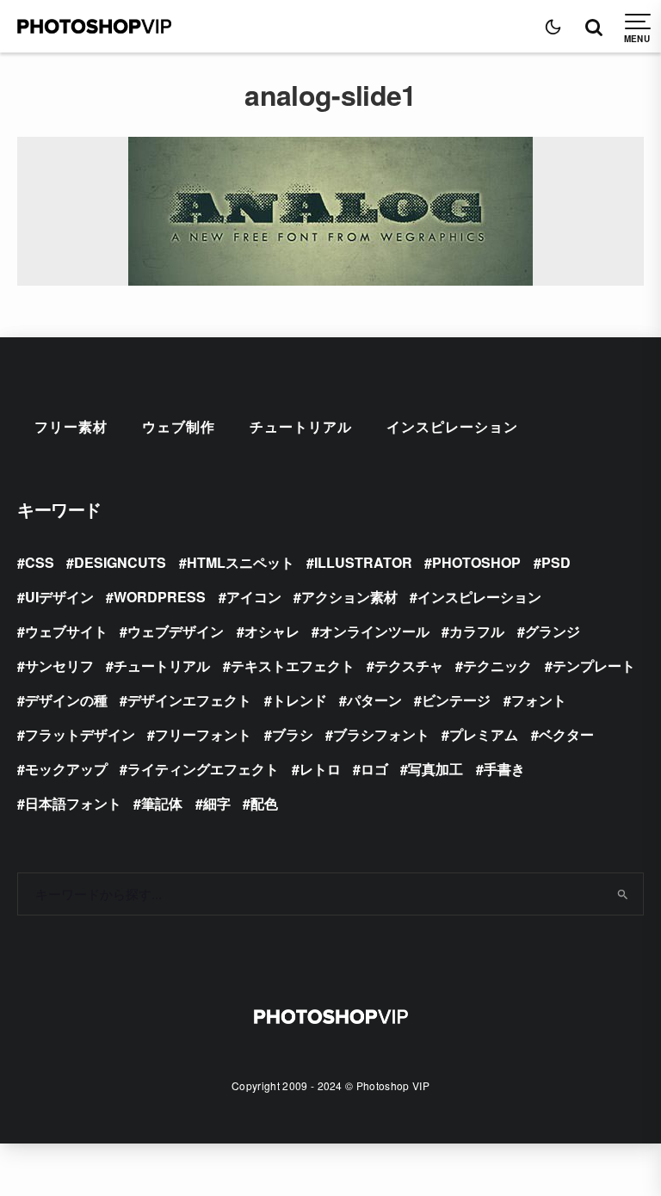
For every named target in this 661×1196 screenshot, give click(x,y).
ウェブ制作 (178, 426)
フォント (538, 700)
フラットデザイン (80, 734)
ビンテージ (456, 700)
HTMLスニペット (240, 562)
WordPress (160, 597)
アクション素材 (349, 597)
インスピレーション (452, 426)
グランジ (552, 631)
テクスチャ (408, 665)
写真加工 (435, 769)
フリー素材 (71, 426)
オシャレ (272, 631)
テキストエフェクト (293, 665)
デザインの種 (66, 700)
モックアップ (66, 769)
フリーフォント (203, 734)
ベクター (566, 734)
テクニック (497, 665)
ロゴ (374, 769)
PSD (556, 562)
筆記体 (161, 803)
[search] (623, 894)
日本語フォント (73, 803)
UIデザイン (59, 597)
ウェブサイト (66, 631)
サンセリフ (59, 665)
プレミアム (483, 734)
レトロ (320, 769)
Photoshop (476, 562)
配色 (264, 803)
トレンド (299, 700)
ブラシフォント (381, 734)
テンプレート (594, 665)
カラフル (476, 631)
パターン (374, 700)
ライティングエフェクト (203, 769)
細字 (217, 803)
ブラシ (292, 734)
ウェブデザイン (175, 631)
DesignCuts (120, 562)
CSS (39, 562)
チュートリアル (301, 426)
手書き (504, 769)
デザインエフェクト (189, 700)
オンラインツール (374, 631)
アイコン (253, 597)
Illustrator (363, 562)
